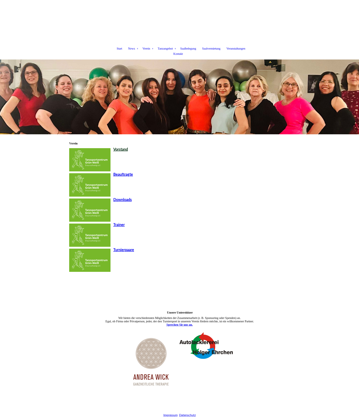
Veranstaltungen (235, 48)
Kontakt (178, 53)
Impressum (170, 415)
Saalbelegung (188, 48)
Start (119, 48)
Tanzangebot (165, 48)
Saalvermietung (211, 48)
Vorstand (120, 149)
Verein (146, 48)
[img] (179, 20)
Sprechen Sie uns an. (179, 324)
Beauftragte (123, 174)
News (131, 48)
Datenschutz (187, 415)
